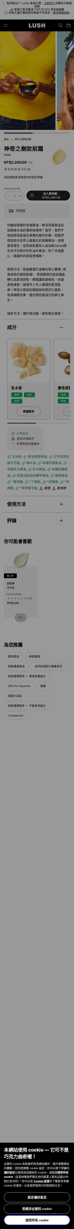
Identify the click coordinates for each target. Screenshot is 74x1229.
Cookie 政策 (42, 1181)
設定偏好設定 (37, 1197)
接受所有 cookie (37, 1220)
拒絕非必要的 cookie (37, 1209)
